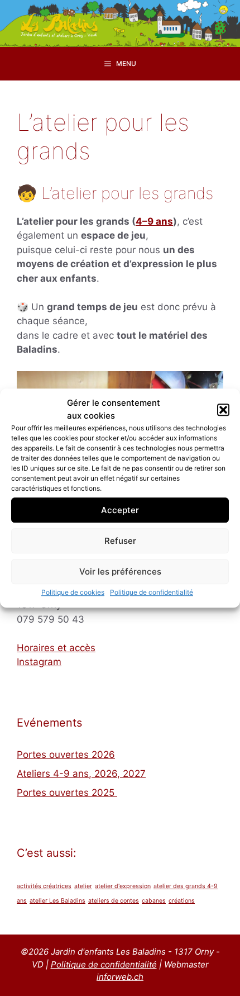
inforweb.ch (120, 976)
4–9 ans (154, 221)
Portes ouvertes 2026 (66, 754)
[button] (223, 409)
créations (182, 900)
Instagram (39, 661)
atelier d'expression (123, 886)
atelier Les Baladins (57, 900)
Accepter (120, 510)
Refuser (120, 540)
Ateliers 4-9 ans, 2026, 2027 (81, 773)
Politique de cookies (72, 592)
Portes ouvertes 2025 (67, 792)
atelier (83, 886)
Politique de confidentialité (151, 592)
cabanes (154, 900)
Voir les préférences (120, 571)
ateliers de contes (113, 900)
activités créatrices (44, 886)
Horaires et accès (56, 647)
